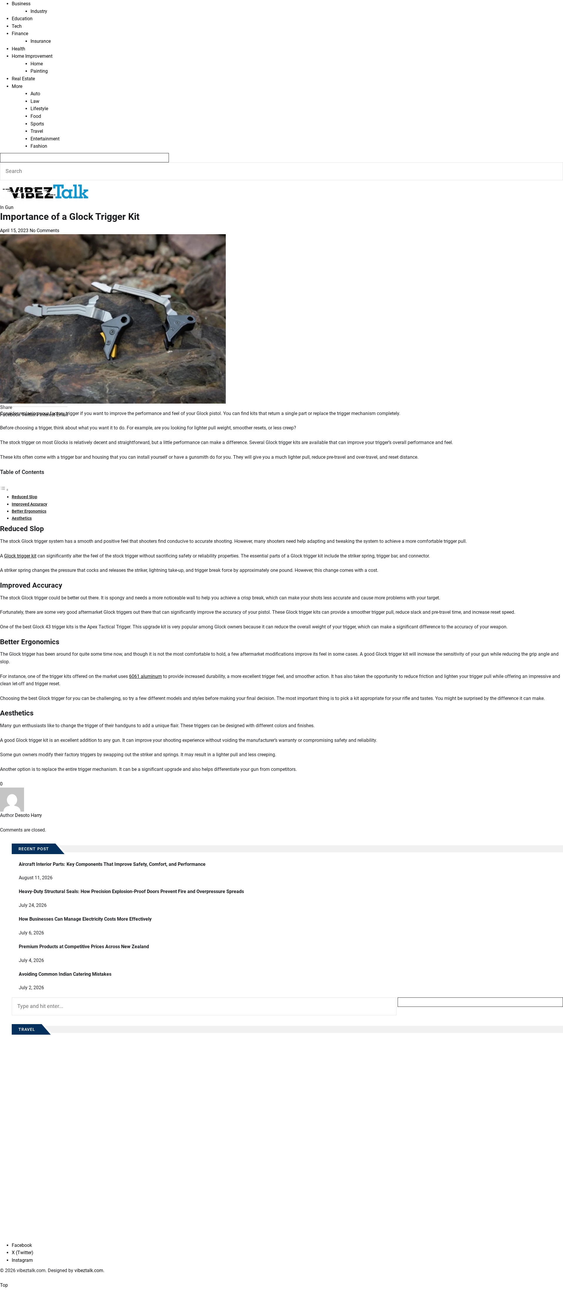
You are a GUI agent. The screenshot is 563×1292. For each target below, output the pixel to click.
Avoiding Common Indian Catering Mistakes (65, 974)
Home (36, 64)
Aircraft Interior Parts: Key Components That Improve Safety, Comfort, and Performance (112, 864)
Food (35, 116)
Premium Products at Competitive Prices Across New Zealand (84, 946)
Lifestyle (39, 108)
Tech (17, 26)
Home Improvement (32, 56)
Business (21, 3)
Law (34, 101)
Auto (35, 93)
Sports (37, 124)
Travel (36, 131)
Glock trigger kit (20, 556)
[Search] (84, 157)
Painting (39, 71)
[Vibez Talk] (45, 184)
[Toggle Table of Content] (4, 489)
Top (4, 1285)
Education (22, 18)
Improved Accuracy (29, 504)
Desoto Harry (28, 815)
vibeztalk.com (88, 1270)
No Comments (44, 230)
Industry (38, 11)
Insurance (40, 41)
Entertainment (45, 139)
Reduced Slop (24, 496)
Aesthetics (22, 518)
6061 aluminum (145, 676)
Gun (9, 207)
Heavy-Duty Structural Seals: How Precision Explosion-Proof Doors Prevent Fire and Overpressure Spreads (131, 891)
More (17, 86)
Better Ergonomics (29, 511)
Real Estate (23, 78)
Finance (20, 33)
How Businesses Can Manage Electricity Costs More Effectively (85, 919)
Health (18, 49)
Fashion (38, 146)
